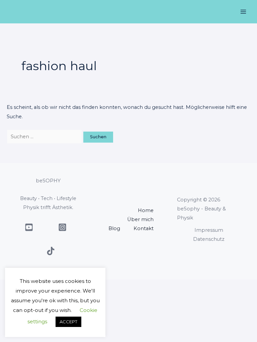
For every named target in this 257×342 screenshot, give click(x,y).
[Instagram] (62, 227)
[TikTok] (51, 251)
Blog (114, 228)
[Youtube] (29, 227)
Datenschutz (209, 239)
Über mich (140, 219)
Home (146, 210)
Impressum (208, 230)
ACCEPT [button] (68, 321)
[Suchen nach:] (45, 137)
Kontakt (144, 228)
